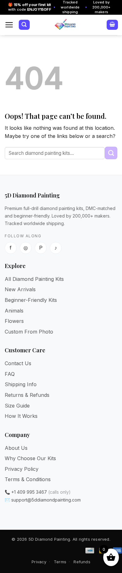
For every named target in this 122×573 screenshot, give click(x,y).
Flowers (14, 321)
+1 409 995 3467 (29, 492)
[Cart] (112, 25)
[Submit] (111, 153)
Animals (14, 311)
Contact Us (18, 363)
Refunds (82, 561)
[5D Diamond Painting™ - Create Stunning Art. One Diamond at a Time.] (65, 25)
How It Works (21, 416)
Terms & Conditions (28, 479)
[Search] (24, 25)
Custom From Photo (29, 332)
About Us (16, 448)
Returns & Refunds (27, 395)
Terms (60, 561)
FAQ (10, 374)
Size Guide (17, 405)
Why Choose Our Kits (30, 458)
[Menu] (9, 24)
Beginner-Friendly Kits (31, 300)
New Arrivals (20, 289)
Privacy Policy (21, 469)
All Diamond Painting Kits (34, 279)
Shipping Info (21, 384)
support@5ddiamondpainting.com (46, 499)
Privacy (39, 561)
